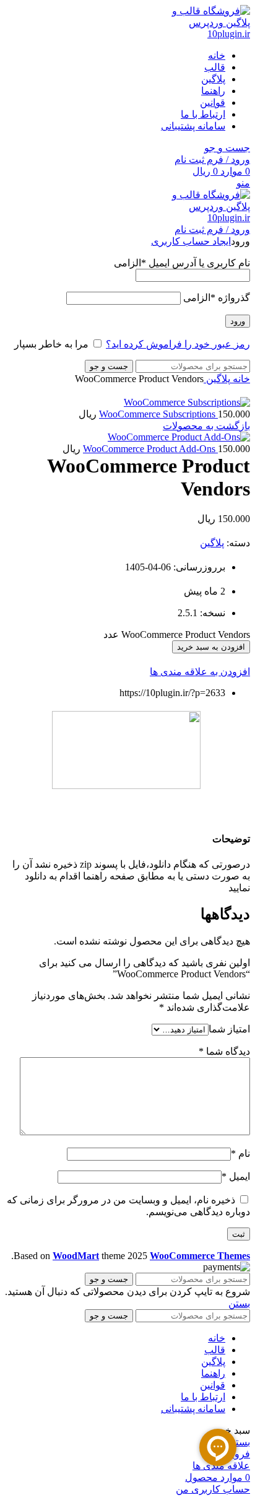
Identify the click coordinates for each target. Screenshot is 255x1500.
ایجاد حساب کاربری (191, 241)
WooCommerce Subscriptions (158, 414)
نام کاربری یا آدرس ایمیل (182, 263)
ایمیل (236, 1176)
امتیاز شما (229, 1029)
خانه (240, 378)
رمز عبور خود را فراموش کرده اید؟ (178, 344)
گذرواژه (216, 297)
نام (240, 1153)
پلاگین (217, 378)
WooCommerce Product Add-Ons (150, 448)
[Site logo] (203, 33)
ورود (237, 321)
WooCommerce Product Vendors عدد (176, 634)
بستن (239, 1303)
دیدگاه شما (224, 1051)
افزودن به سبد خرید (211, 647)
